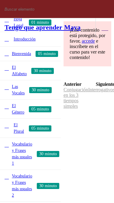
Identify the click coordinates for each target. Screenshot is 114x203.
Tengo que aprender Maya (43, 27)
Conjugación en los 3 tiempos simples (76, 98)
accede (88, 41)
